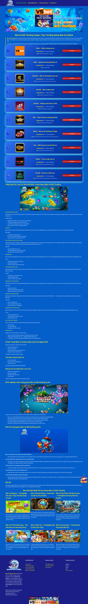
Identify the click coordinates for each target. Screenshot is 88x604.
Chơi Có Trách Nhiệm (29, 567)
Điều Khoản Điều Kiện (29, 569)
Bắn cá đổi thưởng (11, 38)
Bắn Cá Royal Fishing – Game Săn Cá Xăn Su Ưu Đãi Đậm (42, 494)
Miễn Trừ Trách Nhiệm (30, 570)
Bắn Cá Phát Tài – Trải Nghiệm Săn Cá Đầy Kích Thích (43, 526)
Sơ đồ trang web (69, 570)
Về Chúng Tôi (28, 564)
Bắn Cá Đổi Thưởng (21, 3)
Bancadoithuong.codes (10, 573)
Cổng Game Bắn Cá (49, 565)
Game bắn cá (53, 3)
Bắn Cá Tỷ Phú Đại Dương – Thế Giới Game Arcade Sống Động (17, 526)
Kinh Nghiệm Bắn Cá (49, 564)
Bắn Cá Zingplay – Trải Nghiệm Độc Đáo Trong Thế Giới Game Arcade (16, 495)
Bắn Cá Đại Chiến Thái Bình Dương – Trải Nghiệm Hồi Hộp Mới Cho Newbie (68, 495)
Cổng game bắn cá (43, 3)
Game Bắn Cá (48, 567)
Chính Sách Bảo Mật (29, 565)
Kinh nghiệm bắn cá (33, 3)
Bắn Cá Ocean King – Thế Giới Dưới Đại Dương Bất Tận (68, 526)
